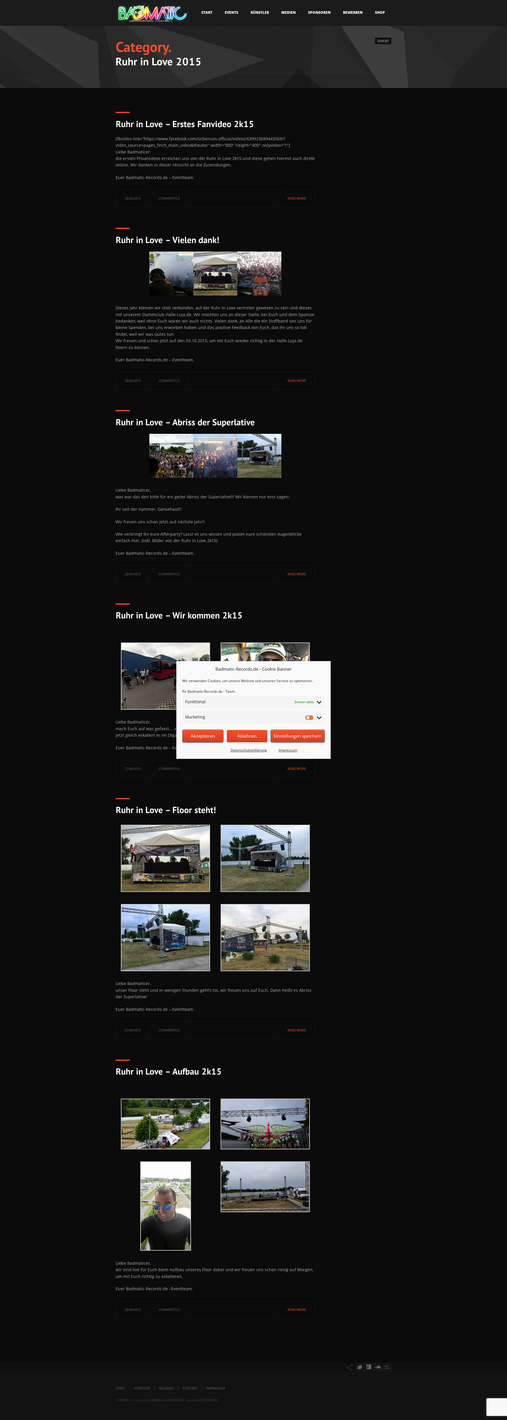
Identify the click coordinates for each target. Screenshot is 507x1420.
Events (231, 12)
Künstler (260, 12)
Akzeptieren (203, 736)
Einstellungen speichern (298, 736)
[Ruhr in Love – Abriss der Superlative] (185, 422)
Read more (297, 198)
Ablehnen (247, 736)
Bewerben (353, 12)
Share (383, 40)
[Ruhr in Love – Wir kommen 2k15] (179, 615)
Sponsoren (319, 12)
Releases (166, 1388)
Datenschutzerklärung (249, 750)
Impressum (288, 750)
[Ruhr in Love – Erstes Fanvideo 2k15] (185, 123)
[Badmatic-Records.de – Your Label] (152, 14)
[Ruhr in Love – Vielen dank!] (167, 239)
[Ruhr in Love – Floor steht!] (166, 810)
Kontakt (190, 1388)
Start (206, 12)
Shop (380, 12)
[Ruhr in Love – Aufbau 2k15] (169, 1071)
